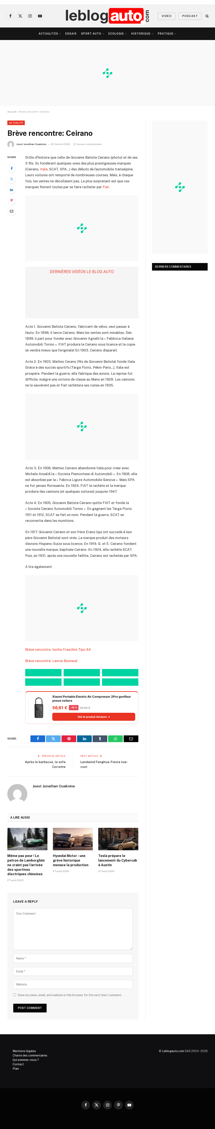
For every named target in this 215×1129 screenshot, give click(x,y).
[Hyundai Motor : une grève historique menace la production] (73, 839)
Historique (141, 33)
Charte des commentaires (30, 1055)
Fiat (106, 187)
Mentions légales (24, 1051)
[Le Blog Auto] (108, 15)
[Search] (207, 16)
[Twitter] (11, 179)
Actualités (48, 33)
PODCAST (190, 16)
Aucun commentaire (89, 144)
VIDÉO (167, 16)
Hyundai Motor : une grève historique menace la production (70, 860)
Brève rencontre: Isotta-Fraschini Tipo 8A (58, 649)
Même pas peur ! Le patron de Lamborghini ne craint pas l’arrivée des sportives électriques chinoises (26, 865)
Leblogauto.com (173, 1051)
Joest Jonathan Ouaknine (31, 144)
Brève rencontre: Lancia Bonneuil (51, 661)
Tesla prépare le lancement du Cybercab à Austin (117, 860)
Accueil (12, 111)
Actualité (16, 123)
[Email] (11, 211)
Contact (18, 1064)
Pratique (165, 33)
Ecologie (116, 33)
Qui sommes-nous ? (26, 1060)
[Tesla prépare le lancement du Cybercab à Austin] (118, 839)
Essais (71, 33)
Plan (16, 1068)
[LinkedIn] (11, 189)
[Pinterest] (11, 200)
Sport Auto (91, 33)
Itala (43, 169)
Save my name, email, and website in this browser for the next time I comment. (70, 995)
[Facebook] (11, 168)
